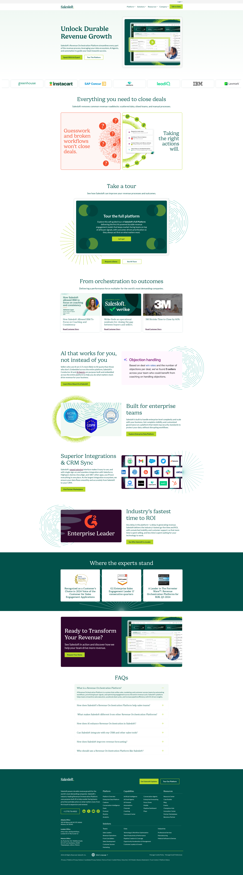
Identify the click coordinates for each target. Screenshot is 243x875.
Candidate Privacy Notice (92, 860)
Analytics (106, 817)
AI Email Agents (129, 799)
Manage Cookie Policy (157, 855)
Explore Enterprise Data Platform (141, 434)
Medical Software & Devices (167, 838)
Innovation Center (170, 811)
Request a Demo (111, 262)
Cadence (105, 802)
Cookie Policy (116, 860)
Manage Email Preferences (173, 855)
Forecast (105, 811)
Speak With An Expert (71, 57)
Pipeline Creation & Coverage (133, 838)
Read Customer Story (71, 329)
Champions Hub (169, 808)
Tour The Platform (94, 57)
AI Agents (81, 372)
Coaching (127, 811)
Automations (128, 805)
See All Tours (132, 262)
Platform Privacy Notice (75, 860)
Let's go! (121, 239)
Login (179, 2)
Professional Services (165, 832)
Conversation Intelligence (111, 805)
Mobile (146, 805)
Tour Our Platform (170, 781)
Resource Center (169, 796)
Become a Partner (169, 817)
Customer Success (109, 844)
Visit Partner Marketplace (73, 489)
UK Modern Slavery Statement (139, 860)
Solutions (141, 7)
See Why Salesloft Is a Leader (140, 542)
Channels (127, 808)
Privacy (63, 860)
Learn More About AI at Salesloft (75, 384)
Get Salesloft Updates (149, 781)
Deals (105, 808)
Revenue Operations (109, 835)
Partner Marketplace (170, 814)
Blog (165, 802)
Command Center (129, 814)
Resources (152, 7)
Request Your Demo (74, 655)
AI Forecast (127, 802)
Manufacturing (163, 835)
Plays (145, 811)
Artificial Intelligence (130, 796)
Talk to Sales (176, 6)
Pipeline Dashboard (150, 808)
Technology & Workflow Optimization (136, 832)
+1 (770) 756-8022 (70, 811)
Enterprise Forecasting (151, 799)
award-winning (76, 469)
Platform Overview (109, 796)
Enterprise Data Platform (111, 799)
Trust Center (154, 860)
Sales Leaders (107, 832)
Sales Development (109, 841)
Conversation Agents (150, 796)
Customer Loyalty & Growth (133, 844)
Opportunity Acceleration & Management (137, 841)
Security (124, 860)
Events (166, 805)
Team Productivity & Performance (135, 835)
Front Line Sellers (108, 838)
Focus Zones (148, 802)
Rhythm (105, 814)
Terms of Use (106, 860)
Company (163, 7)
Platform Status (164, 860)
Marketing (106, 847)
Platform (130, 7)
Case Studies (168, 799)
